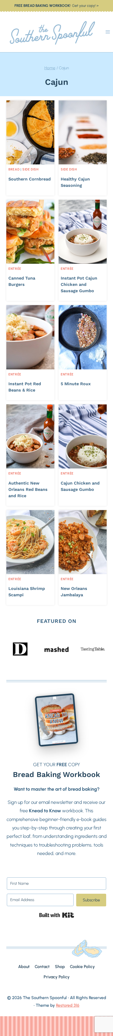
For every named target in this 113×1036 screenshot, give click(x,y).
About (24, 966)
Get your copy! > (56, 5)
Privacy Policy (57, 976)
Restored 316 (67, 1005)
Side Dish (30, 169)
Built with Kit (56, 915)
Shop (60, 966)
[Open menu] (108, 32)
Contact (42, 966)
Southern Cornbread (29, 179)
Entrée (14, 269)
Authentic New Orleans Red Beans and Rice (28, 489)
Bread (13, 169)
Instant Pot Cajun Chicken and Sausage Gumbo (79, 284)
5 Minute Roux (76, 383)
